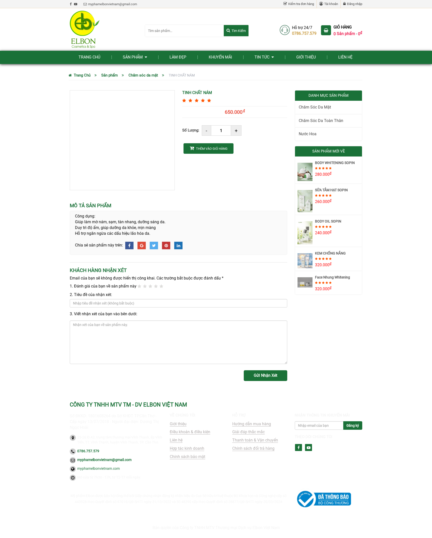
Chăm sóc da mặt (144, 75)
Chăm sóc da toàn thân (321, 120)
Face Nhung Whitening (332, 277)
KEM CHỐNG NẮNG (330, 253)
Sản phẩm (133, 57)
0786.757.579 (304, 33)
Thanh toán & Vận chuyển (255, 440)
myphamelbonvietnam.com (98, 468)
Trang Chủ (89, 57)
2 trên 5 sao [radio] (145, 286)
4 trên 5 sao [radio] (156, 286)
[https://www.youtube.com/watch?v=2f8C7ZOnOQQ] (75, 4)
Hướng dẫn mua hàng (251, 424)
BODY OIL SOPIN (328, 221)
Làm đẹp (178, 57)
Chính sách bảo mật (187, 456)
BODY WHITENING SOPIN (335, 163)
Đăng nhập (354, 4)
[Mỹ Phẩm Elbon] (103, 29)
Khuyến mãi (220, 57)
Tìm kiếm (239, 31)
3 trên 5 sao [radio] (150, 286)
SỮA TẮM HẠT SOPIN (331, 190)
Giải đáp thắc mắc (248, 432)
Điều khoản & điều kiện (190, 432)
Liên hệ (345, 57)
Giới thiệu (306, 57)
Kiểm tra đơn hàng (301, 4)
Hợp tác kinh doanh (187, 448)
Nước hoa (307, 134)
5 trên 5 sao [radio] (162, 286)
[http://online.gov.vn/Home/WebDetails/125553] (328, 499)
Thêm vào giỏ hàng (211, 148)
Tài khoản (331, 4)
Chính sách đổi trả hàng (253, 448)
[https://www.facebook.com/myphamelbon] (71, 4)
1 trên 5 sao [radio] (140, 286)
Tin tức (262, 57)
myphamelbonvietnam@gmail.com (112, 4)
